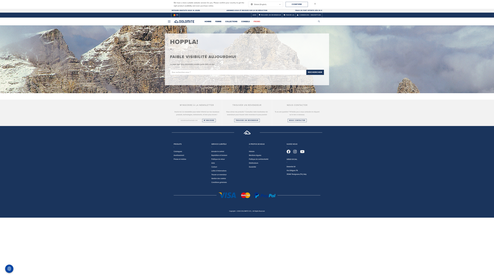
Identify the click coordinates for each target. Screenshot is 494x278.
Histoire (251, 151)
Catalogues (178, 151)
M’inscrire (209, 120)
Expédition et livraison (219, 155)
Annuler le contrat (217, 151)
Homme (208, 21)
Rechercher (315, 72)
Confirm (297, 4)
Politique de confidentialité (258, 159)
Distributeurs (253, 163)
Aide (254, 15)
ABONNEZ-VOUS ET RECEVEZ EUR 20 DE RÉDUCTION (247, 10)
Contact (214, 167)
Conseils (245, 21)
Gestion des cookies (218, 178)
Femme (218, 21)
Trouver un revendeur (247, 120)
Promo (257, 21)
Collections (231, 21)
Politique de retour (218, 159)
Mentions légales (255, 155)
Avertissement (179, 155)
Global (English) (260, 4)
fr (177, 15)
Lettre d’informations (218, 171)
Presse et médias (180, 159)
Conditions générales (219, 182)
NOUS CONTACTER (297, 120)
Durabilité (252, 167)
